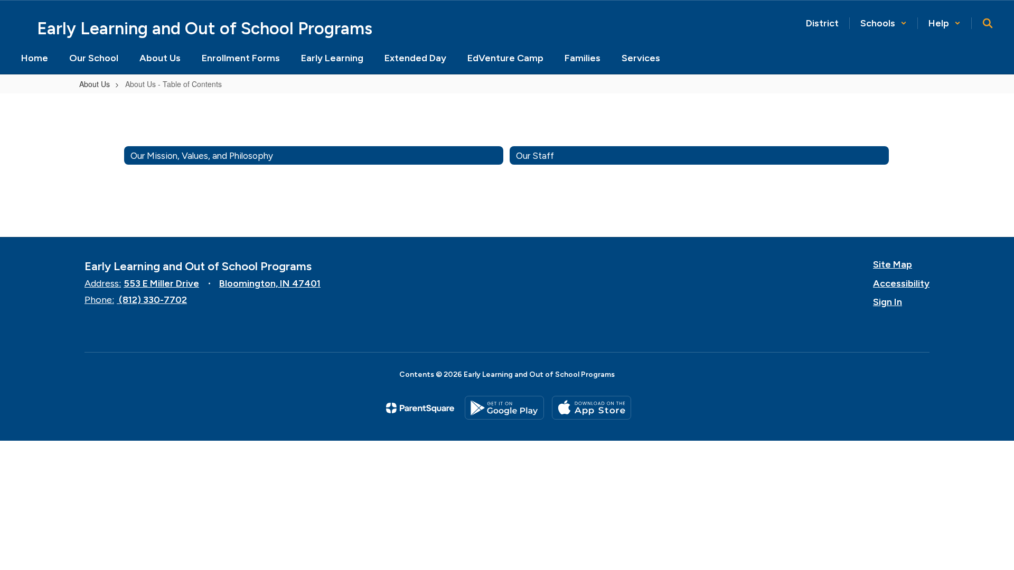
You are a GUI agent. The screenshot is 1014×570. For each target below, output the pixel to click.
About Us (94, 84)
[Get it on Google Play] (504, 408)
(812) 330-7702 (153, 300)
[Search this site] (987, 23)
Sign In (887, 302)
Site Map (892, 264)
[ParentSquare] (420, 408)
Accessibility (901, 283)
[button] (883, 23)
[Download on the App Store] (591, 408)
